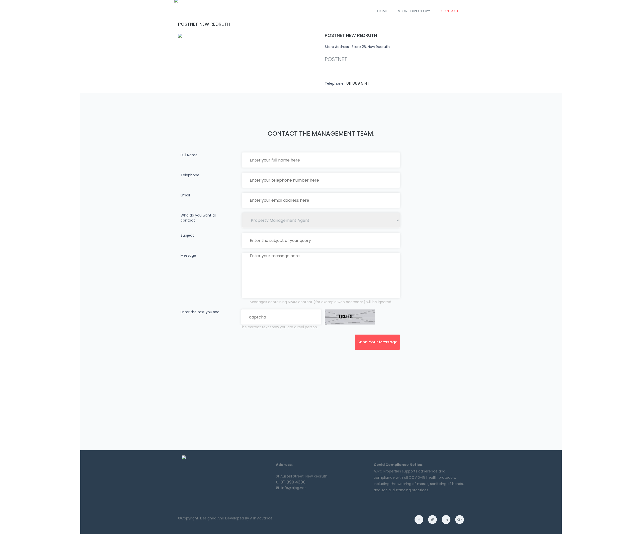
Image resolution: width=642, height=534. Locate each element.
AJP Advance (261, 518)
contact (450, 11)
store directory (414, 11)
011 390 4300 (293, 482)
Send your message (377, 342)
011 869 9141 (357, 83)
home (382, 11)
